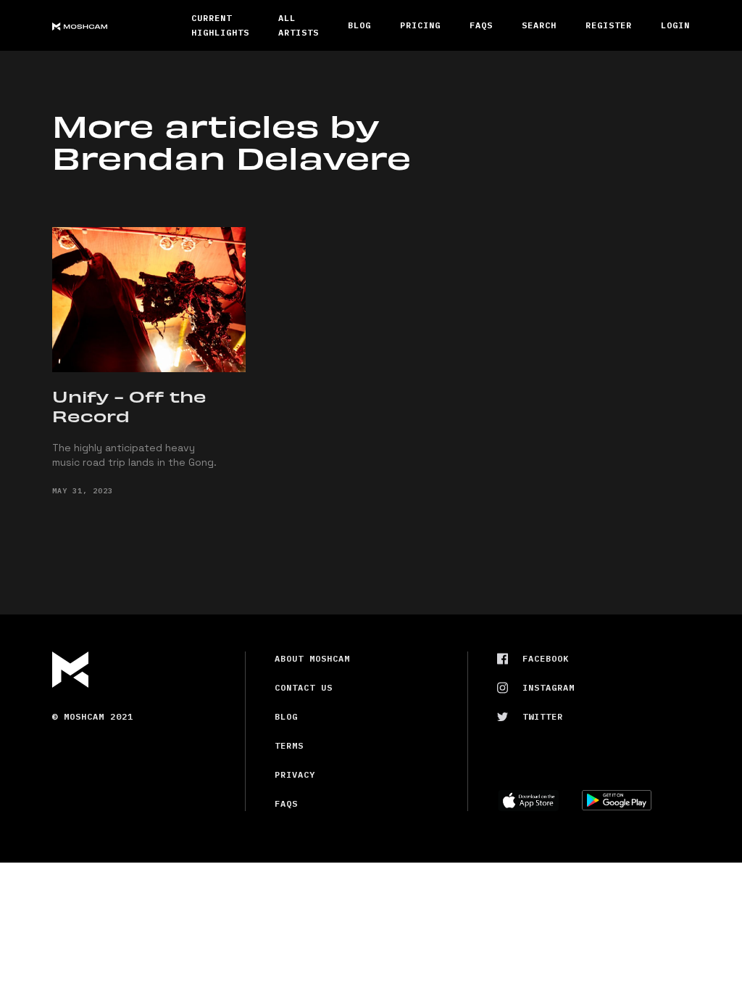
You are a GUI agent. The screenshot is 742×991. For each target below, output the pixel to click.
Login (675, 25)
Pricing (420, 25)
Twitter (542, 716)
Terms (289, 745)
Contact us (304, 687)
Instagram (548, 687)
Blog (359, 25)
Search (539, 25)
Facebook (545, 658)
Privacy (295, 774)
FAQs (481, 25)
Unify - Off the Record (129, 405)
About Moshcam (312, 658)
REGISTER (608, 25)
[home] (107, 25)
